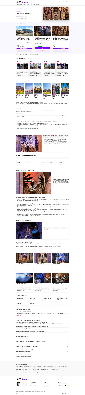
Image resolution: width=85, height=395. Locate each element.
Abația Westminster (19, 367)
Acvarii (38, 369)
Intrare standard (19, 160)
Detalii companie (46, 383)
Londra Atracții (32, 4)
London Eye (33, 366)
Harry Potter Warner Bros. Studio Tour (52, 366)
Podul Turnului (52, 367)
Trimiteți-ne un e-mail (34, 385)
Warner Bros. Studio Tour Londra (23, 54)
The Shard (30, 367)
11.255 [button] (38, 37)
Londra (17, 54)
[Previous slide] (66, 24)
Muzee (26, 369)
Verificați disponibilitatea (24, 48)
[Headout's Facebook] (66, 393)
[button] (18, 66)
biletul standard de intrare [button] (48, 323)
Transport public (51, 372)
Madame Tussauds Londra (63, 366)
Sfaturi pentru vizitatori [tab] (27, 311)
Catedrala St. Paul (58, 367)
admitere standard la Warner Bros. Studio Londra (45, 115)
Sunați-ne (32, 383)
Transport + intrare (19, 164)
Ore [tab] (16, 311)
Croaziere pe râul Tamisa (58, 369)
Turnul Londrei (38, 366)
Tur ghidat (18, 162)
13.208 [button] (20, 37)
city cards (48, 369)
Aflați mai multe (19, 303)
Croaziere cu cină (32, 370)
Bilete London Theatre (27, 366)
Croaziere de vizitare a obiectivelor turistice (22, 370)
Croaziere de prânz (39, 370)
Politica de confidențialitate (48, 385)
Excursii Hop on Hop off (19, 372)
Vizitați (28, 4)
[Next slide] (68, 24)
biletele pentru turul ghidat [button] (57, 323)
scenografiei (52, 135)
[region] (42, 39)
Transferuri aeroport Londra (43, 372)
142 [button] (55, 37)
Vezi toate (63, 23)
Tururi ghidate (64, 370)
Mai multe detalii (24, 50)
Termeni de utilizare (47, 386)
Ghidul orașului (38, 4)
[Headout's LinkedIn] (62, 393)
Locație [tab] (20, 311)
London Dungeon (64, 367)
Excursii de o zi (26, 372)
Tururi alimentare (32, 372)
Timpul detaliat (18, 315)
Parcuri (29, 369)
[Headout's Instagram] (63, 393)
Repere (23, 369)
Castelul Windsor (35, 367)
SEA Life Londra (25, 367)
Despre (24, 4)
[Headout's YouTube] (65, 393)
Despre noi (59, 372)
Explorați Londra (19, 4)
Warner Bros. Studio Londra (22, 8)
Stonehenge (44, 366)
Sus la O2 (40, 367)
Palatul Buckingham (46, 367)
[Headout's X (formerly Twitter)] (68, 393)
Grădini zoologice (43, 369)
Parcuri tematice (33, 369)
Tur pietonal (59, 370)
